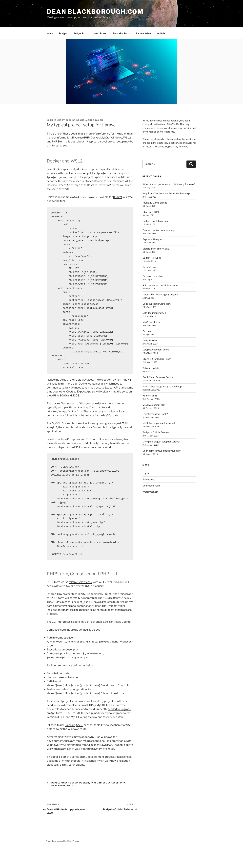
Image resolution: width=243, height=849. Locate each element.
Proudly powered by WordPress (62, 841)
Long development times (155, 349)
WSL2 (70, 785)
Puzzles (146, 331)
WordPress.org (150, 491)
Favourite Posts (121, 33)
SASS (79, 725)
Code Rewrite (149, 340)
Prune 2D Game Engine (154, 202)
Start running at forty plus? (156, 248)
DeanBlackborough (89, 120)
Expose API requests (153, 239)
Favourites (98, 783)
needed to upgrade (119, 709)
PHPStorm (58, 141)
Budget (63, 33)
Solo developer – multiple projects (160, 285)
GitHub (161, 33)
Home (49, 33)
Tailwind (70, 725)
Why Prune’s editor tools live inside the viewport (167, 193)
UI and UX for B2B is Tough (156, 358)
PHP (86, 137)
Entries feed (148, 479)
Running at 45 (149, 395)
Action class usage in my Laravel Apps (162, 386)
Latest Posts (99, 33)
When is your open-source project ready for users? (168, 184)
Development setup (64, 783)
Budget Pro (80, 33)
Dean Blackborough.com (95, 11)
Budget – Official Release (155, 432)
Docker (94, 137)
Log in (145, 473)
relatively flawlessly (80, 582)
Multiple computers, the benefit (159, 423)
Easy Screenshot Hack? (155, 414)
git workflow (109, 760)
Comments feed (151, 485)
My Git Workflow (151, 322)
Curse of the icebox (152, 276)
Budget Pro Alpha (151, 257)
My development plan (153, 404)
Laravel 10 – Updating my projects (160, 294)
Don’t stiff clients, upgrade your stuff (161, 450)
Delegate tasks (150, 267)
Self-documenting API (154, 312)
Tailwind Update (150, 368)
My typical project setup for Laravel (161, 441)
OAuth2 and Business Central (157, 377)
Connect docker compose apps (159, 230)
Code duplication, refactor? (156, 303)
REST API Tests (150, 211)
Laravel (113, 783)
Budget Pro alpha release (155, 221)
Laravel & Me (143, 33)
